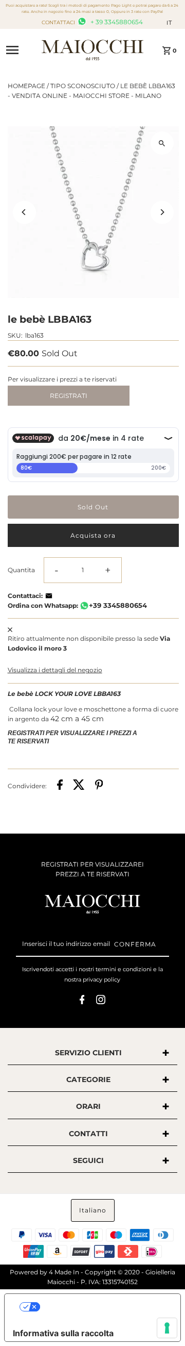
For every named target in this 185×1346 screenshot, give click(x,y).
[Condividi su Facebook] (60, 785)
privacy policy (101, 979)
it (169, 22)
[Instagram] (100, 1001)
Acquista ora (93, 535)
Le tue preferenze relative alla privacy (103, 1307)
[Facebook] (82, 1001)
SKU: (15, 335)
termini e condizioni (124, 969)
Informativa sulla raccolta (63, 1333)
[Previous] (24, 212)
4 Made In (64, 1272)
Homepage (26, 86)
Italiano (92, 1210)
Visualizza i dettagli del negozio (55, 670)
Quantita (21, 570)
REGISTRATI (68, 396)
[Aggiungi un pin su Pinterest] (99, 785)
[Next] (162, 212)
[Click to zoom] (162, 143)
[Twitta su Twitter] (79, 785)
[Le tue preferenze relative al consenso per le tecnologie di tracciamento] (167, 1328)
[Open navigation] (20, 50)
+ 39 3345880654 (116, 22)
